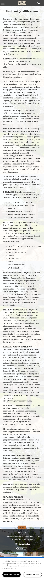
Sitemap (30, 540)
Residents (22, 532)
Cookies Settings (32, 574)
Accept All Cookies (11, 574)
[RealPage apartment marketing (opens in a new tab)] (24, 544)
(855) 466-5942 (40, 4)
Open (21, 527)
